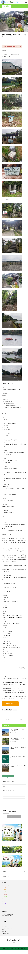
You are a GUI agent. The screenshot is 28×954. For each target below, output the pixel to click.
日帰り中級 (4, 889)
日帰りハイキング (5, 885)
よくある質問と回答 (5, 933)
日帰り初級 (4, 891)
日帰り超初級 (6, 6)
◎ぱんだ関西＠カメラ (7, 915)
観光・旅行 (4, 903)
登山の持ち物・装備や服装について (7, 929)
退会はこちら (6, 876)
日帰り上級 (4, 887)
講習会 (3, 905)
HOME (3, 924)
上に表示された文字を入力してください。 (11, 811)
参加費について (4, 931)
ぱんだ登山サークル (14, 940)
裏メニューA (4, 901)
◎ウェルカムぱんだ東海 (7, 914)
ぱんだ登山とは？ (5, 926)
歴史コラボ (4, 898)
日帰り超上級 (4, 894)
